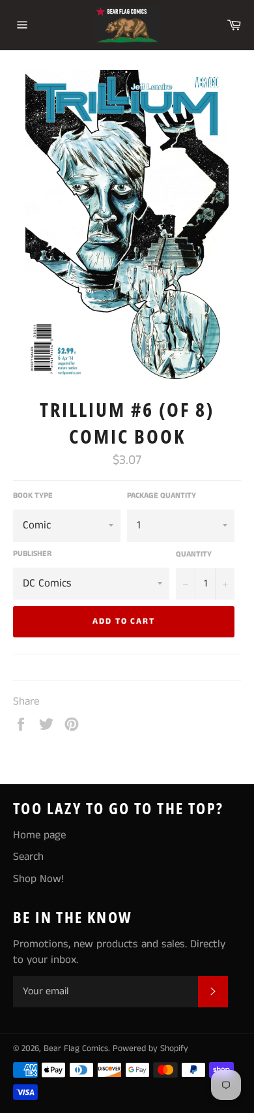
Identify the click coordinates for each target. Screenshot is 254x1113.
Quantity (194, 554)
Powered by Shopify (150, 1049)
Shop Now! (38, 879)
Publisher (32, 554)
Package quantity (161, 496)
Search (28, 856)
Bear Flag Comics (76, 1049)
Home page (39, 835)
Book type (33, 496)
